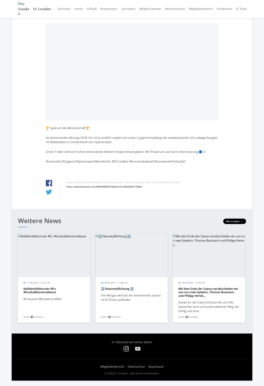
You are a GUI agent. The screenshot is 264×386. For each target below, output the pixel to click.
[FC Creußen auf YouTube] (137, 349)
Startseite (63, 9)
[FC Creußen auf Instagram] (126, 349)
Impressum (156, 367)
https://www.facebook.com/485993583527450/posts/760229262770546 (104, 186)
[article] (54, 278)
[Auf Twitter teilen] (49, 192)
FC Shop (241, 9)
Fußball (92, 9)
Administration (175, 9)
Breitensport (109, 9)
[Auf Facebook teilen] (49, 183)
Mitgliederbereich (201, 9)
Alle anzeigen (233, 221)
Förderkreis (224, 9)
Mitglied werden (150, 9)
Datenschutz (136, 367)
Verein (78, 9)
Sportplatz (128, 9)
